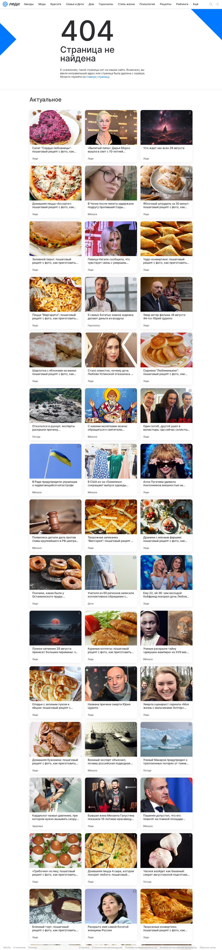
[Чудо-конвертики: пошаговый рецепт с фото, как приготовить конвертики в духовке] (166, 247)
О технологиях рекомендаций (107, 947)
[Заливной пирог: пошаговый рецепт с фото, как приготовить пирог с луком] (55, 247)
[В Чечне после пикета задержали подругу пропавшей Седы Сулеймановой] (111, 192)
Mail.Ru (7, 947)
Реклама (32, 947)
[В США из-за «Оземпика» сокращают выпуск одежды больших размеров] (111, 470)
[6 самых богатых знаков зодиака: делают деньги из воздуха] (111, 303)
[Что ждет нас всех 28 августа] (166, 136)
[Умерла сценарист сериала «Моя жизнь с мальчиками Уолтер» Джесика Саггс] (166, 692)
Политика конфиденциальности (141, 947)
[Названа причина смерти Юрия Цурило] (111, 692)
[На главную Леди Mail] (14, 4)
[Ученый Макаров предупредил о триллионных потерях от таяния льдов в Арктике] (166, 748)
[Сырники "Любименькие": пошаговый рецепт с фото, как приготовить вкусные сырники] (166, 359)
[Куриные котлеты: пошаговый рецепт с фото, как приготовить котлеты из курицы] (111, 637)
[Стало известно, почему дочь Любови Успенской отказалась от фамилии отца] (111, 359)
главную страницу (97, 76)
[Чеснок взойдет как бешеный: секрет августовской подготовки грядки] (166, 859)
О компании (19, 947)
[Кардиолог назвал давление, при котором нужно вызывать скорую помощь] (55, 804)
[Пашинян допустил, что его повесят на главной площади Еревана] (166, 804)
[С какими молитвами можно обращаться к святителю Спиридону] (111, 414)
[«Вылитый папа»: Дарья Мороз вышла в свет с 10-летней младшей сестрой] (111, 136)
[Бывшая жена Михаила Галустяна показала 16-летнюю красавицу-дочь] (111, 804)
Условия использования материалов (178, 947)
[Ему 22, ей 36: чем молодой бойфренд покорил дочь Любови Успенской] (166, 581)
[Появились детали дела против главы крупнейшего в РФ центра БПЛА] (55, 525)
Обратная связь (208, 947)
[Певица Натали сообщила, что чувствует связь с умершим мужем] (111, 247)
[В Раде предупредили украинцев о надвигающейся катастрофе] (55, 470)
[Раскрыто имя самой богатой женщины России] (111, 915)
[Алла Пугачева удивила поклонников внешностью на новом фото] (166, 470)
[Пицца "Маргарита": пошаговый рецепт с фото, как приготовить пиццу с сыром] (55, 303)
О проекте (84, 947)
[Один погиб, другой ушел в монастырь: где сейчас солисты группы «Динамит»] (166, 414)
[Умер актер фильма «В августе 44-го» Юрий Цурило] (166, 303)
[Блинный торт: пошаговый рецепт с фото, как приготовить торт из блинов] (55, 915)
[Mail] (5, 4)
